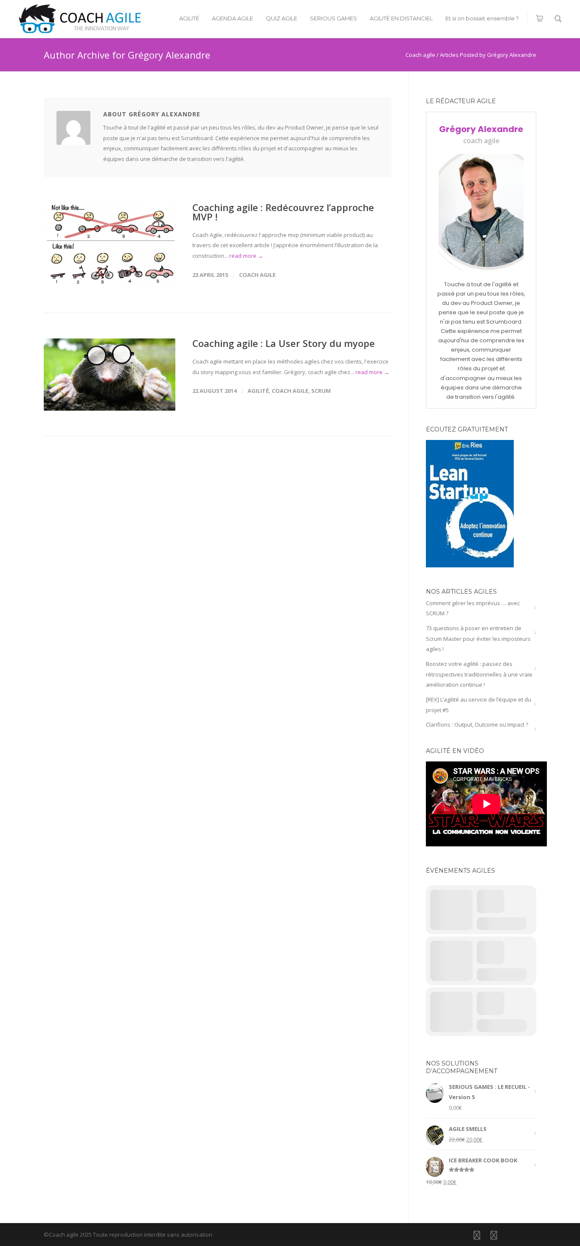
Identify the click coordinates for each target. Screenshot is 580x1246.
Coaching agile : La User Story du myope (283, 343)
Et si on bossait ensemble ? (482, 18)
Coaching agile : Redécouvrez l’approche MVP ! (283, 212)
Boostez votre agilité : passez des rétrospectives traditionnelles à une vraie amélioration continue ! (479, 674)
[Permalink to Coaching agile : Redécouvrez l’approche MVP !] (109, 245)
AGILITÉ (189, 18)
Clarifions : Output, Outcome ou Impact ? (477, 724)
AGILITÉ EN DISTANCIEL (401, 18)
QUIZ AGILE (281, 18)
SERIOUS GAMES (333, 18)
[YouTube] (510, 1234)
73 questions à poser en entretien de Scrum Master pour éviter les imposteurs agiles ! (478, 638)
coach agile (257, 275)
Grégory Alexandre (481, 129)
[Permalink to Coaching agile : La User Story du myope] (109, 374)
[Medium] (527, 1234)
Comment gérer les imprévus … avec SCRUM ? (473, 608)
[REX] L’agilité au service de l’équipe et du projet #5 (478, 705)
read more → (246, 255)
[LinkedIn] (476, 1234)
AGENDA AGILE (232, 18)
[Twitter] (493, 1234)
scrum (321, 391)
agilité (258, 391)
